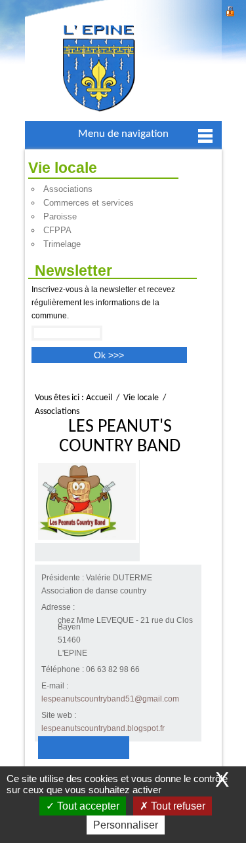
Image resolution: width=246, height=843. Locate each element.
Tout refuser (176, 806)
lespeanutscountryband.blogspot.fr (103, 728)
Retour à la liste (83, 748)
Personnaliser (125, 825)
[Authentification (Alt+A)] (230, 9)
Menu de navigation (123, 134)
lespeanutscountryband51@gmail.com (110, 698)
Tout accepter (86, 806)
